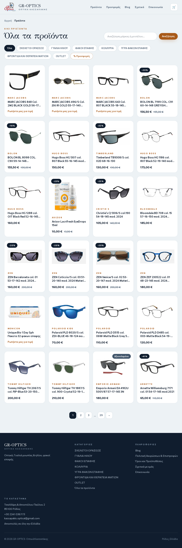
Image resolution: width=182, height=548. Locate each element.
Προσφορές (113, 7)
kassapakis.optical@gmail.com (22, 518)
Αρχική (8, 20)
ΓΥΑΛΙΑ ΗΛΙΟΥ (59, 48)
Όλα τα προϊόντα (85, 487)
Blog (127, 7)
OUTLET (61, 56)
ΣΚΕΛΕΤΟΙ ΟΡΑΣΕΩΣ (32, 48)
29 (101, 415)
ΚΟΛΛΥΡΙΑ (107, 48)
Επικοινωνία (156, 7)
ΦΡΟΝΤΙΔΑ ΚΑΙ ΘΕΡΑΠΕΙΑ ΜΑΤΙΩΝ (27, 56)
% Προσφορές (81, 56)
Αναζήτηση (168, 36)
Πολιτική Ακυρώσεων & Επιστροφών (156, 455)
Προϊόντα (96, 7)
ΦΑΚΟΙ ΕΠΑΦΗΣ (84, 48)
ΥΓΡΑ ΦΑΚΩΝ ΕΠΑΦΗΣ (134, 48)
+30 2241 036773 (14, 514)
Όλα (9, 48)
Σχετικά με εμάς (144, 466)
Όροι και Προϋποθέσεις (149, 461)
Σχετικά (139, 7)
